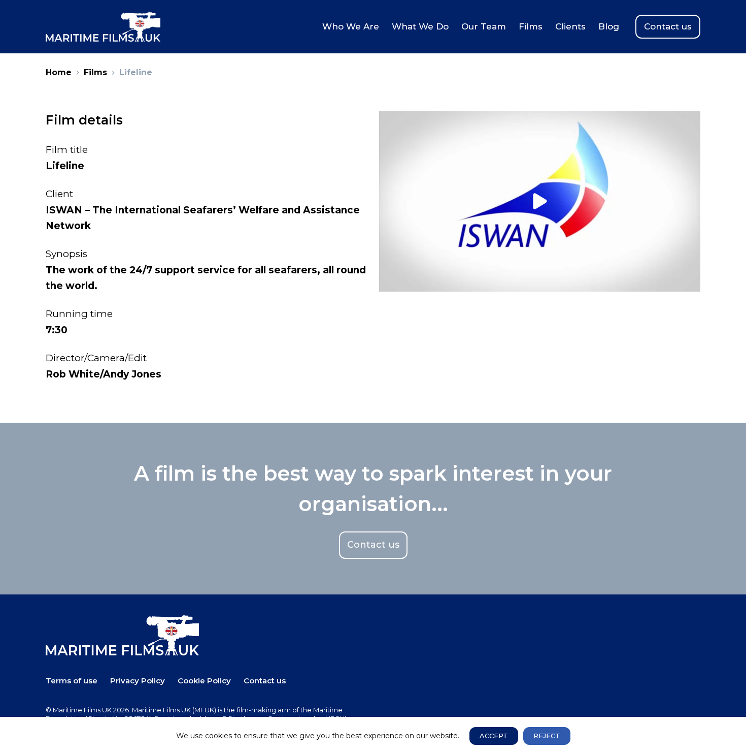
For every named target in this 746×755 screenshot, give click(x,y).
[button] (539, 201)
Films (530, 26)
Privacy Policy (137, 680)
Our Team (483, 26)
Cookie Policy (204, 680)
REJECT (546, 736)
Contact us (668, 26)
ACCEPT (494, 736)
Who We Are (350, 26)
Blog (608, 26)
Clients (570, 26)
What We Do (420, 26)
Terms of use (71, 680)
